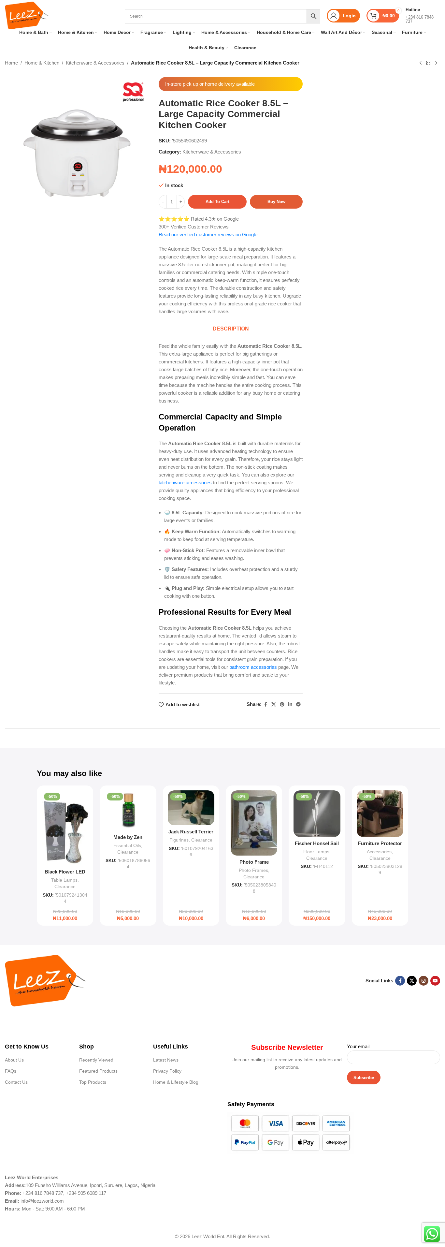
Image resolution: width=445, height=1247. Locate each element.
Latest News (166, 1060)
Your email (358, 1046)
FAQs (10, 1071)
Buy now (276, 201)
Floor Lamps (316, 851)
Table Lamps (64, 880)
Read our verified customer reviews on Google (208, 234)
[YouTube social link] (435, 981)
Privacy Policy (167, 1071)
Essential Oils (127, 845)
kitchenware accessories (185, 482)
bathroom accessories (253, 667)
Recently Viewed (96, 1060)
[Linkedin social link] (290, 704)
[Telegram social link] (298, 704)
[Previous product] (420, 63)
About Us (14, 1060)
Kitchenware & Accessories (95, 63)
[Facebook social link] (265, 704)
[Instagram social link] (423, 981)
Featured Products (98, 1071)
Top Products (92, 1082)
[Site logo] (27, 15)
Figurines (179, 840)
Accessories (379, 851)
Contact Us (16, 1082)
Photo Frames (253, 870)
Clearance (65, 886)
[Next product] (436, 63)
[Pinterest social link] (282, 704)
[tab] (231, 329)
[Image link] (45, 980)
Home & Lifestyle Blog (175, 1082)
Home (11, 63)
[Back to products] (428, 63)
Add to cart (217, 201)
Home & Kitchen (41, 63)
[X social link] (273, 704)
